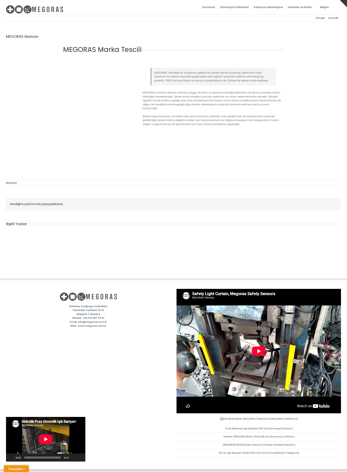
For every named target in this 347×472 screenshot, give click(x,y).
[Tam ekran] (80, 458)
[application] (45, 439)
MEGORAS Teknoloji (284, 419)
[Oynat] (11, 458)
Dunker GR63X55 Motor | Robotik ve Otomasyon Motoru (259, 436)
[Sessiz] (74, 458)
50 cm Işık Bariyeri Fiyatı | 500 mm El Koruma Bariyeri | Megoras (259, 453)
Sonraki (333, 18)
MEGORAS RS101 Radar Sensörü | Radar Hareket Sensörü (259, 445)
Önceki (320, 18)
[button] (335, 7)
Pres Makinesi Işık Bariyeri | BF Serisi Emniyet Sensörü (259, 428)
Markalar (11, 183)
